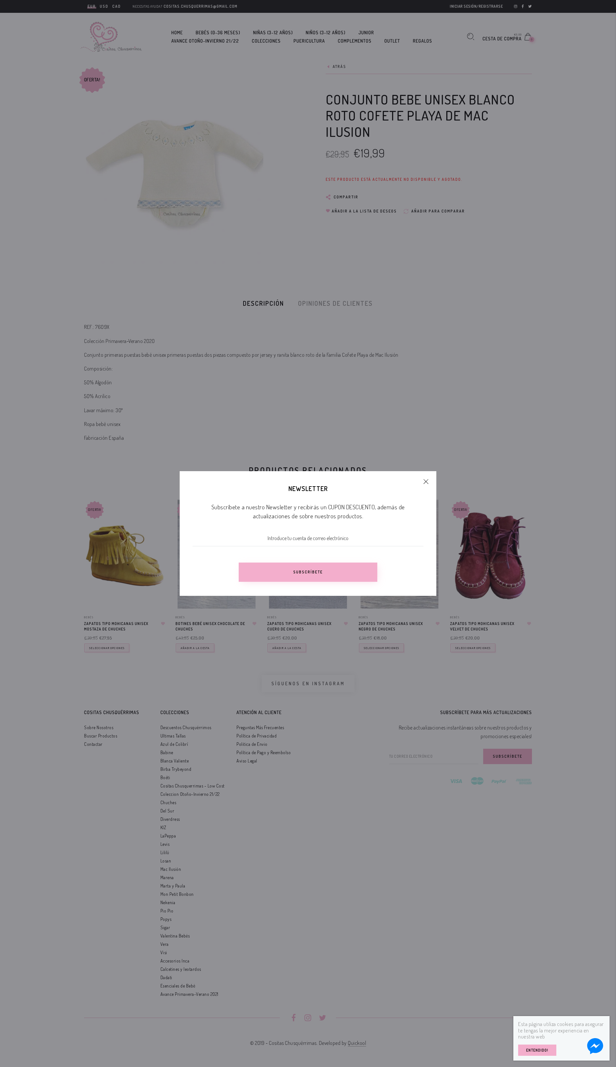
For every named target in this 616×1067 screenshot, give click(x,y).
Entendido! (537, 1050)
